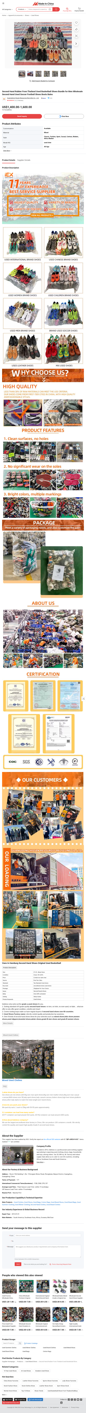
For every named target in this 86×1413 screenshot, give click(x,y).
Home (4, 15)
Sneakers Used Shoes (42, 1371)
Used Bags (37, 1202)
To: (13, 1241)
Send (18, 1264)
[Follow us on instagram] (75, 1399)
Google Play (20, 1399)
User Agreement (54, 1407)
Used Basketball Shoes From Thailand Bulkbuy (63, 1391)
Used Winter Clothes (29, 1348)
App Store (7, 1399)
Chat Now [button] (65, 116)
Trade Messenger (35, 1399)
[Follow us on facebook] (69, 1399)
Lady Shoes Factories (69, 1381)
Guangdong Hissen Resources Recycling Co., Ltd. (23, 98)
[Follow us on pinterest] (81, 1399)
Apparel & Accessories (15, 15)
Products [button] (21, 9)
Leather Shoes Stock (46, 1386)
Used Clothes (18, 1202)
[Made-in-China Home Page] (43, 4)
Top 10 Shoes (25, 1391)
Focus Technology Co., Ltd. (28, 1407)
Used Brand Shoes (57, 1202)
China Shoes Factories (11, 1381)
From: (12, 1236)
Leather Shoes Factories (30, 1381)
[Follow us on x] (72, 1399)
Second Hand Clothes (38, 1204)
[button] (3, 3)
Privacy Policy (75, 1407)
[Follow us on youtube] (78, 1399)
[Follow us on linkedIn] (61, 1403)
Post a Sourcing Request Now (60, 1264)
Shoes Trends (39, 1391)
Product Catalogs (32, 1343)
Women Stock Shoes (10, 1391)
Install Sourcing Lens (12, 1403)
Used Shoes (35, 15)
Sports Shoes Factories (50, 1381)
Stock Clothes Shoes (28, 1386)
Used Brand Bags (70, 1202)
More (4, 1395)
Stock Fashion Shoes (10, 1386)
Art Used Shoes (26, 1371)
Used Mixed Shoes (69, 1348)
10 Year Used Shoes (10, 1371)
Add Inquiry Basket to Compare (43, 81)
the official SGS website (52, 1139)
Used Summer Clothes (9, 1348)
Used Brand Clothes (53, 1204)
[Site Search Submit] (56, 9)
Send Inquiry (22, 116)
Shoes (27, 15)
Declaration (65, 1407)
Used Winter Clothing (22, 1204)
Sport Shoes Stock (63, 1386)
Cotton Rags (45, 1202)
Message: (10, 1247)
